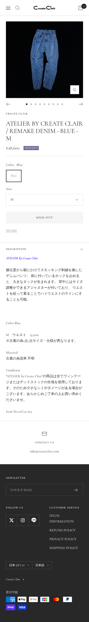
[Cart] (80, 8)
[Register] (76, 490)
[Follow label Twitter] (11, 520)
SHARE (11, 231)
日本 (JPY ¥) (16, 565)
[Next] (81, 104)
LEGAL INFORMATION (61, 518)
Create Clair (17, 113)
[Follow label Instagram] (22, 520)
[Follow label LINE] (33, 520)
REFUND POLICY (62, 530)
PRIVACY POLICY (63, 539)
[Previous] (8, 104)
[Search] (17, 8)
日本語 (39, 565)
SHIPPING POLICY (63, 548)
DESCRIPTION (16, 249)
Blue (14, 176)
